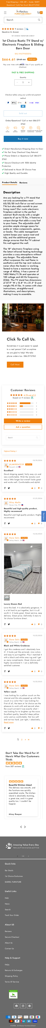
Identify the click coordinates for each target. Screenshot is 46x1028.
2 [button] (21, 739)
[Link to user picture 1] (23, 568)
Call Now (15, 364)
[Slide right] (28, 856)
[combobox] (23, 20)
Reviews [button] (43, 516)
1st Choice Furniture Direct (26, 1026)
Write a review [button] (23, 420)
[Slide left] (17, 856)
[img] (10, 460)
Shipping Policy (11, 976)
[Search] (39, 20)
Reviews (8, 931)
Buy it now (23, 138)
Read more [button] (9, 722)
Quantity (23, 77)
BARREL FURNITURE (13, 882)
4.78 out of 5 (30, 395)
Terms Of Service (12, 981)
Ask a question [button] (23, 427)
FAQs (7, 964)
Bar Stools (9, 870)
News (7, 903)
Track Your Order (12, 915)
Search (8, 909)
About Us (9, 942)
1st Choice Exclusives (14, 876)
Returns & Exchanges (13, 970)
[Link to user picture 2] (7, 598)
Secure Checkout (12, 937)
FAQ (7, 898)
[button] (5, 12)
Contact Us (9, 948)
